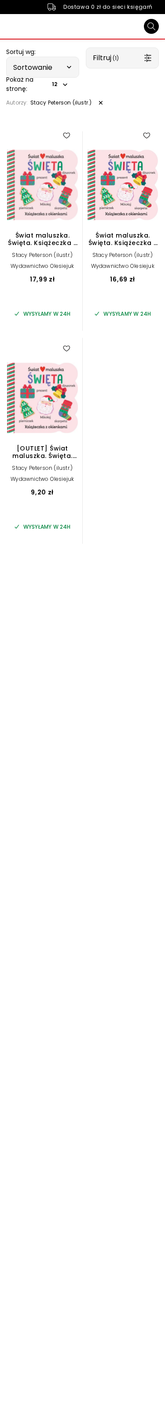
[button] (42, 67)
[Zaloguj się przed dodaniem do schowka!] (66, 135)
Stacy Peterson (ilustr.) (42, 255)
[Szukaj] (151, 26)
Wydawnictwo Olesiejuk (42, 266)
